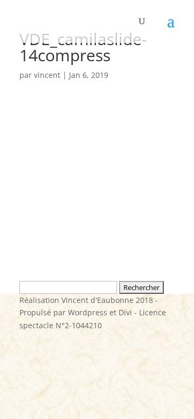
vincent (47, 75)
